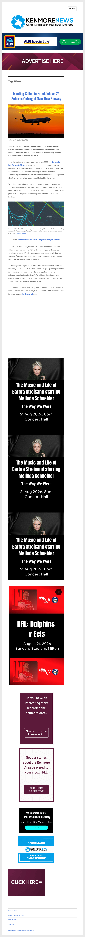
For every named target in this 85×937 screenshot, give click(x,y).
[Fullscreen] (62, 683)
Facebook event (27, 294)
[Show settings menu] (57, 683)
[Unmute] (52, 683)
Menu (72, 9)
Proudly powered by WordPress (26, 930)
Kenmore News (12, 930)
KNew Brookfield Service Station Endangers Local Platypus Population (38, 239)
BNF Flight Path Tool (21, 233)
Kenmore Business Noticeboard (16, 915)
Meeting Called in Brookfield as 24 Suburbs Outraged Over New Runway (36, 96)
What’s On (11, 924)
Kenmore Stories (12, 911)
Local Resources (12, 920)
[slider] (34, 683)
